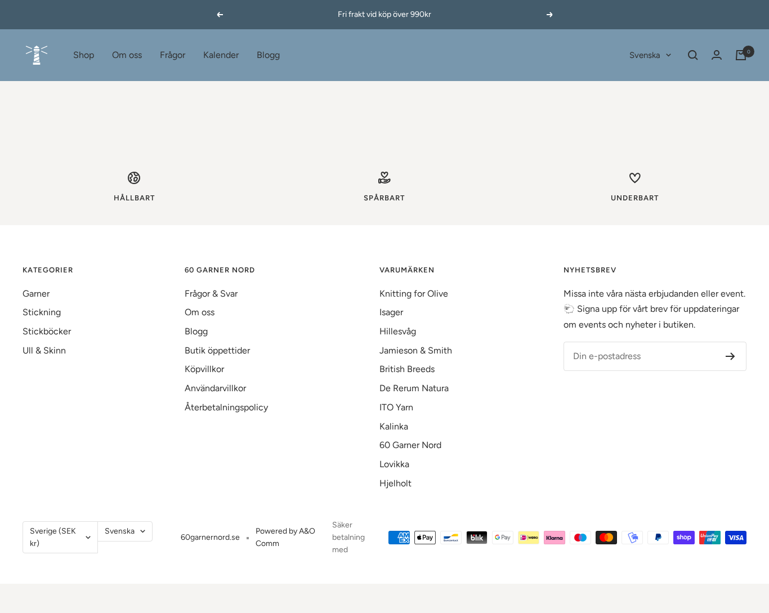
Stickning (42, 312)
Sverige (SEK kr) (53, 537)
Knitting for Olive (413, 293)
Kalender (221, 55)
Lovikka (394, 464)
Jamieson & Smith (415, 350)
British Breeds (407, 369)
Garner (36, 293)
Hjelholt (395, 483)
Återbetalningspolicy (226, 407)
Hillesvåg (397, 331)
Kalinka (393, 426)
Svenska (644, 55)
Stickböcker (47, 331)
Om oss (127, 55)
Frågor (172, 55)
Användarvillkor (215, 388)
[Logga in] (717, 55)
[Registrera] (730, 356)
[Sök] (693, 55)
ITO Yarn (396, 407)
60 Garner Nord (410, 445)
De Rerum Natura (414, 388)
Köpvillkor (204, 369)
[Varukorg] (740, 55)
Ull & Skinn (44, 350)
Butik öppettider (217, 350)
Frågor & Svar (211, 293)
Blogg (268, 55)
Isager (391, 312)
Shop (83, 55)
